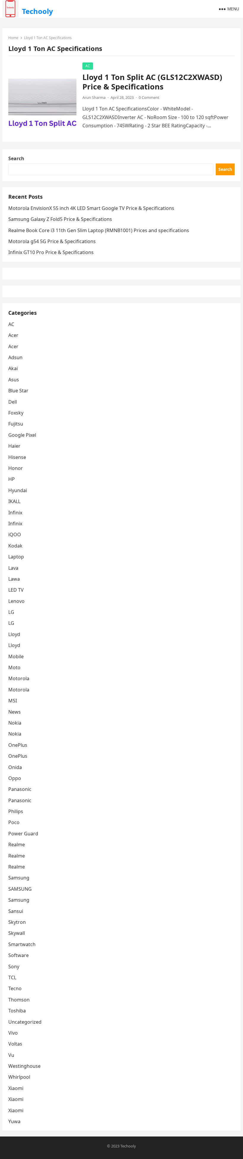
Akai (13, 368)
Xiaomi (15, 1088)
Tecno (15, 988)
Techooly (37, 11)
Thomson (19, 999)
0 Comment (149, 97)
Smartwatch (22, 944)
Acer (13, 335)
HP (11, 479)
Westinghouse (24, 1066)
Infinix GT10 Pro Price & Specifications (51, 252)
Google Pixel (22, 435)
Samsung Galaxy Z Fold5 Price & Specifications (60, 219)
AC (87, 65)
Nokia (14, 723)
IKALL (14, 501)
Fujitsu (15, 423)
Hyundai (17, 490)
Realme (16, 844)
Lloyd (14, 634)
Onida (15, 767)
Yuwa (14, 1121)
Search (16, 158)
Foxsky (15, 413)
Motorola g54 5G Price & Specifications (52, 241)
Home (13, 37)
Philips (15, 811)
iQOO (14, 534)
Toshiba (17, 1010)
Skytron (17, 922)
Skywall (16, 933)
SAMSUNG (20, 889)
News (14, 712)
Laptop (16, 556)
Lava (13, 568)
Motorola (18, 678)
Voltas (15, 1044)
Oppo (14, 778)
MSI (12, 700)
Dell (12, 402)
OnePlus (17, 745)
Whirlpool (19, 1077)
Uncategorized (24, 1022)
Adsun (15, 357)
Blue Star (18, 390)
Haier (14, 446)
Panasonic (19, 789)
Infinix (15, 512)
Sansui (15, 911)
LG (11, 612)
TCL (12, 977)
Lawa (14, 579)
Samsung (18, 877)
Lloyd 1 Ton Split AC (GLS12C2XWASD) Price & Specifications (152, 82)
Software (18, 955)
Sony (13, 966)
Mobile (16, 656)
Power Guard (23, 833)
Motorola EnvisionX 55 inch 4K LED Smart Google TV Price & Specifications (91, 208)
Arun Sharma (93, 97)
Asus (13, 379)
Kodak (15, 545)
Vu (11, 1055)
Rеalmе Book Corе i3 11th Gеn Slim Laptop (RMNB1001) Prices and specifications (98, 230)
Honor (15, 468)
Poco (14, 822)
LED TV (16, 590)
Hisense (17, 457)
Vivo (13, 1033)
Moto (14, 667)
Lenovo (16, 601)
